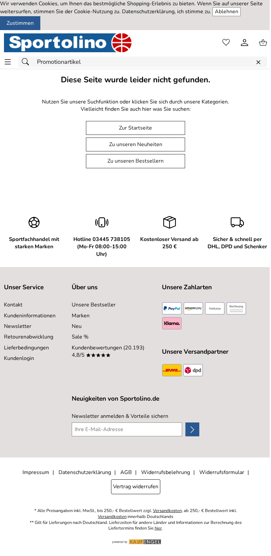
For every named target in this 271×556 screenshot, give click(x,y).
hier (158, 528)
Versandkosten (167, 511)
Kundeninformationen (30, 315)
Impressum (35, 472)
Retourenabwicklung (28, 336)
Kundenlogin (19, 358)
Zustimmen (20, 23)
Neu (77, 326)
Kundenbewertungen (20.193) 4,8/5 (108, 351)
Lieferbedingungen (26, 347)
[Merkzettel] (226, 43)
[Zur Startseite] (68, 43)
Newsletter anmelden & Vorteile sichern (120, 416)
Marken (81, 315)
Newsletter (17, 326)
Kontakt (13, 304)
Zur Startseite (135, 128)
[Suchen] (27, 62)
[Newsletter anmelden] (192, 429)
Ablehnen (226, 11)
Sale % (80, 336)
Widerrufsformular (221, 472)
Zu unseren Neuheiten (135, 144)
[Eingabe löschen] (258, 62)
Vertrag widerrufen (135, 486)
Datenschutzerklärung (84, 472)
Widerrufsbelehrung (165, 472)
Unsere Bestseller (94, 304)
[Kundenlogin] (245, 43)
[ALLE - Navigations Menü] (7, 62)
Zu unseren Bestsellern (135, 161)
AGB (126, 472)
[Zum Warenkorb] (263, 43)
